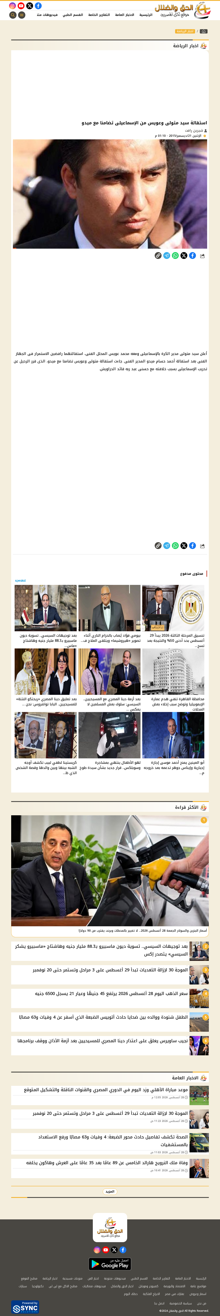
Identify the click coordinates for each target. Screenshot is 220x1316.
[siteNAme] (183, 10)
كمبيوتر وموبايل (148, 1286)
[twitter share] (183, 255)
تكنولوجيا (38, 1286)
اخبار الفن (93, 1278)
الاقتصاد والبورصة (174, 1286)
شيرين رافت (194, 130)
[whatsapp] (158, 255)
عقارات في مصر (174, 1294)
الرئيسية (146, 15)
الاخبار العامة (124, 15)
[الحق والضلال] (204, 31)
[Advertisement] (110, 85)
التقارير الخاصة (99, 15)
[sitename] (110, 1227)
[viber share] (166, 255)
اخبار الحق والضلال (122, 1286)
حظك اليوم (131, 1294)
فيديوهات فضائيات (94, 1286)
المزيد (110, 1191)
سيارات (23, 1286)
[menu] (22, 15)
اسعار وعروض (197, 1294)
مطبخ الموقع (29, 1278)
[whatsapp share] (175, 255)
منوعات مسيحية (72, 1278)
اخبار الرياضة (185, 31)
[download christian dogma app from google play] (110, 1264)
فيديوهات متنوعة (44, 15)
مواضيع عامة (198, 1286)
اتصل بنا (159, 1303)
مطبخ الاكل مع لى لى (63, 1286)
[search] (13, 15)
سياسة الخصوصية (181, 1303)
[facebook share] (192, 255)
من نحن (201, 1303)
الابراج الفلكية (151, 1294)
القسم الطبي (73, 15)
